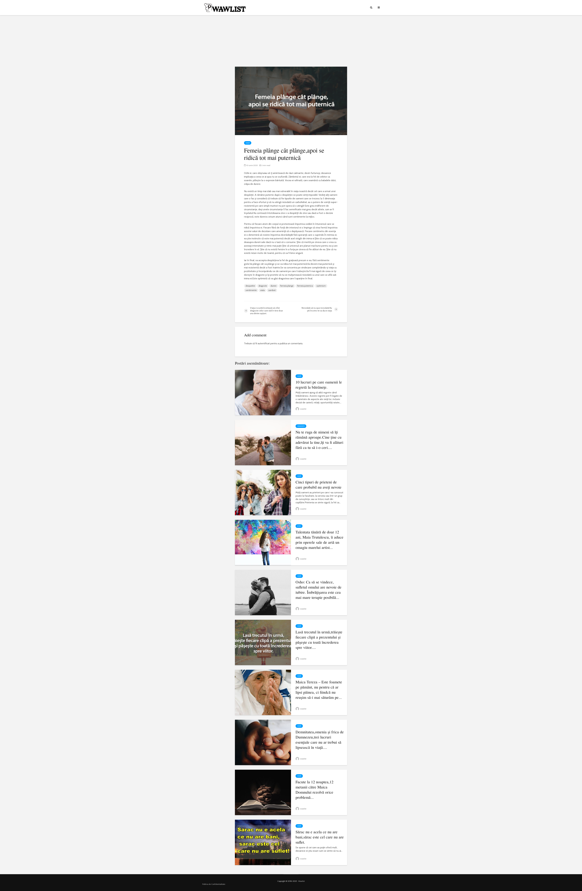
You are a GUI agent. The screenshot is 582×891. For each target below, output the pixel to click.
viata (262, 290)
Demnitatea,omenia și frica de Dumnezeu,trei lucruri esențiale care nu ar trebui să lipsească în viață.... (320, 739)
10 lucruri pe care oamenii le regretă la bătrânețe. (319, 384)
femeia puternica (305, 285)
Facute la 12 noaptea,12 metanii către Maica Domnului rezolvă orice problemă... (314, 789)
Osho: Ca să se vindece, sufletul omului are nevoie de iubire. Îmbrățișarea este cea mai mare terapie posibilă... (318, 589)
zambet (272, 290)
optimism (321, 285)
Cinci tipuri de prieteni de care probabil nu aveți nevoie (318, 484)
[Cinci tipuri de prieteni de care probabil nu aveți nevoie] (263, 492)
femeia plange (286, 285)
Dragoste (301, 426)
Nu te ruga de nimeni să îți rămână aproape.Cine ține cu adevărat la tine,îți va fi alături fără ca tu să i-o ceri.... (319, 439)
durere (273, 285)
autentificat (264, 343)
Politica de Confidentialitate (213, 884)
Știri (299, 526)
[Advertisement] (291, 41)
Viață (248, 143)
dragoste (263, 285)
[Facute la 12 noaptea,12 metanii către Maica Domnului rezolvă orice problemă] (263, 792)
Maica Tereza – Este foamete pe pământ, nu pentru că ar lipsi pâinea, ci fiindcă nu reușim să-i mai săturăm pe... (319, 689)
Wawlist (301, 881)
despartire (250, 285)
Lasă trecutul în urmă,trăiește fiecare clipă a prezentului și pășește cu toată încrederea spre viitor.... (319, 639)
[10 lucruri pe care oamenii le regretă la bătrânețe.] (263, 392)
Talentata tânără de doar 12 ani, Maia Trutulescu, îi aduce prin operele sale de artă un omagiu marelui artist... (319, 539)
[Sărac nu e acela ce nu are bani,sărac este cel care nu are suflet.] (263, 842)
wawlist (303, 409)
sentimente (251, 290)
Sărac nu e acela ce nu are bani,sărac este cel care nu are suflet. (320, 837)
